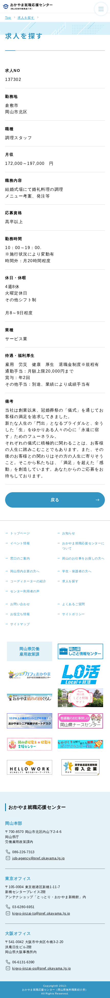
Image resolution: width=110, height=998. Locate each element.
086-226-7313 (23, 852)
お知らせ (68, 533)
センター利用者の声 (25, 591)
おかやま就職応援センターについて (83, 545)
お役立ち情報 (20, 614)
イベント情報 (20, 543)
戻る (55, 500)
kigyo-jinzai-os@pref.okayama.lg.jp (41, 968)
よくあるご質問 (73, 604)
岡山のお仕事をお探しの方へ (83, 558)
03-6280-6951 (23, 907)
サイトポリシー (73, 614)
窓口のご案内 (20, 558)
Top (8, 18)
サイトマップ (20, 624)
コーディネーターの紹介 (28, 581)
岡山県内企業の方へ (25, 571)
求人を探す (26, 18)
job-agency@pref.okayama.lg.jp (38, 858)
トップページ (20, 533)
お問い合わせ (20, 604)
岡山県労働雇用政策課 (29, 651)
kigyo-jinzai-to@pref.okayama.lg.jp (41, 913)
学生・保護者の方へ (77, 571)
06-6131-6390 (23, 962)
